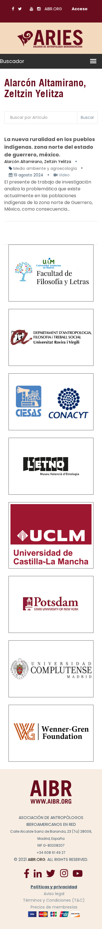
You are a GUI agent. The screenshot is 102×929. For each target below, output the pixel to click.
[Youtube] (78, 873)
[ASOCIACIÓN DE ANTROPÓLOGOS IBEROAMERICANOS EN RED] (51, 791)
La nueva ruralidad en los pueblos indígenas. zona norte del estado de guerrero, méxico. (49, 147)
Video (64, 175)
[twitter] (50, 873)
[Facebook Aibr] (26, 873)
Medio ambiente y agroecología (45, 168)
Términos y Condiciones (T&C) (54, 900)
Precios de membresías (54, 907)
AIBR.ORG (53, 9)
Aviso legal (54, 894)
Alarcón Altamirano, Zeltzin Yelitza (37, 161)
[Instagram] (64, 873)
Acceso (80, 9)
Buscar (87, 117)
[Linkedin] (38, 873)
